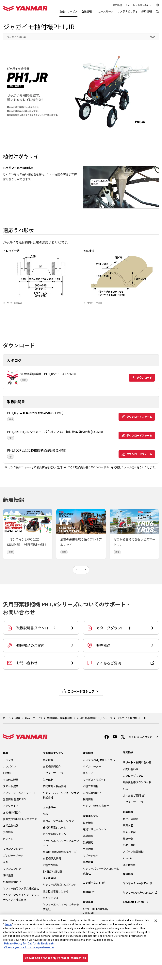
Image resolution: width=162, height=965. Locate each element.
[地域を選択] (157, 5)
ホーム (7, 718)
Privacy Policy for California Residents (29, 943)
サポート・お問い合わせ (139, 5)
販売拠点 (117, 5)
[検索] (157, 13)
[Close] (155, 920)
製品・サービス (34, 718)
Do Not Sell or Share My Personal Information (55, 958)
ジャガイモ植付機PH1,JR (132, 718)
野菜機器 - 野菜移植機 (60, 718)
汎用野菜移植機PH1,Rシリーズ (95, 718)
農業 (17, 718)
